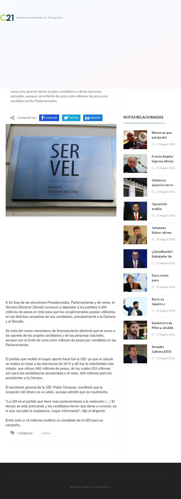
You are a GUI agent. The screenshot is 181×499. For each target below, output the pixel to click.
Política (46, 433)
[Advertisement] (61, 257)
